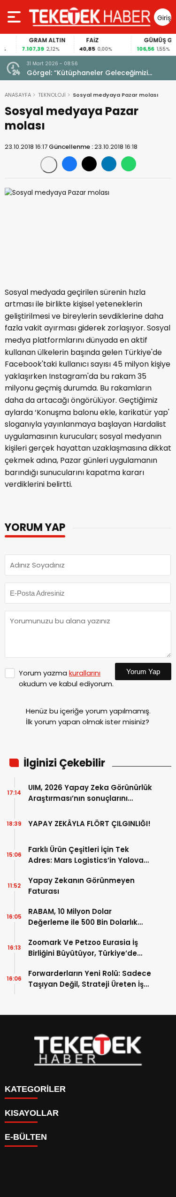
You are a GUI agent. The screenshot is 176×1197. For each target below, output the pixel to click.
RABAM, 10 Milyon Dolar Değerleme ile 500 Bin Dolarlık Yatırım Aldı (83, 917)
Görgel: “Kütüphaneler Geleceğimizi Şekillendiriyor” (87, 73)
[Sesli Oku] (48, 164)
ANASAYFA (18, 95)
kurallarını (84, 673)
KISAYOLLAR (32, 1113)
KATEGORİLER (35, 1089)
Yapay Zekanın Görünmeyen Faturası (81, 885)
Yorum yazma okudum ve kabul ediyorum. (66, 678)
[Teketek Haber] (90, 17)
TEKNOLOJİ (52, 95)
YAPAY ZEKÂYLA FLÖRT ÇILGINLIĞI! (89, 824)
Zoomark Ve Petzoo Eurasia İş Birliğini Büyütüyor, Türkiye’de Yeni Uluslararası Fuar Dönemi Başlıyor (83, 948)
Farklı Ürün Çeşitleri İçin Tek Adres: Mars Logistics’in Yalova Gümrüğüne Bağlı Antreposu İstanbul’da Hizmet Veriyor (86, 855)
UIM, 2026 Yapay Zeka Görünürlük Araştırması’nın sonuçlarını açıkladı (90, 793)
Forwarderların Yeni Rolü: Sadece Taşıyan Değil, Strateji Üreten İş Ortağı (89, 979)
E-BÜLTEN (26, 1137)
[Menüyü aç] (15, 17)
